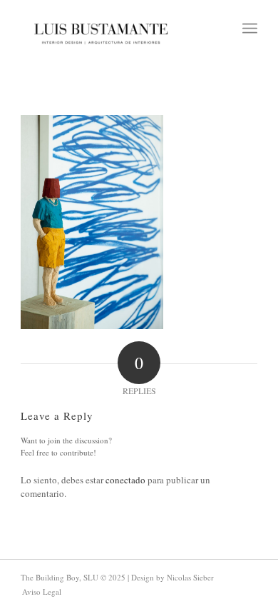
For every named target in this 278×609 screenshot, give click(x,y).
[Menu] (249, 28)
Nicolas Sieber (190, 577)
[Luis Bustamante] (101, 28)
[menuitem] (249, 28)
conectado (125, 479)
